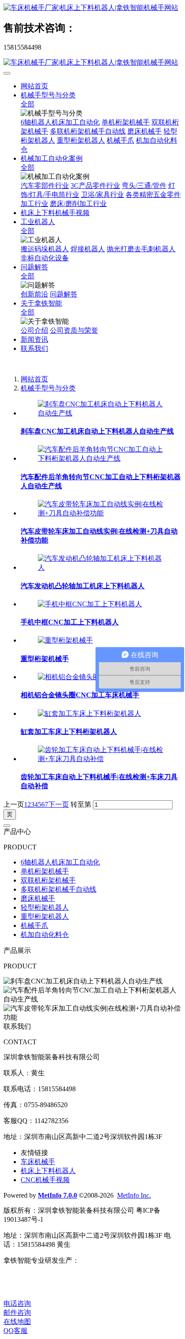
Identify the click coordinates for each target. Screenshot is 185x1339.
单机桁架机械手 (126, 122)
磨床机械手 (144, 131)
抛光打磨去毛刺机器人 (141, 249)
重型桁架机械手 (45, 658)
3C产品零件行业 (95, 185)
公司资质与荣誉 (74, 330)
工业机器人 (38, 221)
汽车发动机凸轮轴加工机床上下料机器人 (83, 586)
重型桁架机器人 (81, 140)
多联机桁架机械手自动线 (88, 131)
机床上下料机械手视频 (55, 212)
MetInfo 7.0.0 (57, 1195)
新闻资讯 (34, 339)
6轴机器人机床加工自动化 (60, 122)
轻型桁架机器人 (45, 907)
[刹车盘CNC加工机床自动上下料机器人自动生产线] (101, 413)
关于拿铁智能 (41, 303)
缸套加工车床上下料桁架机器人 (69, 731)
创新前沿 (34, 294)
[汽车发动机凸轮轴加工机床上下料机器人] (101, 567)
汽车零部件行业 (45, 185)
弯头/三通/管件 (144, 185)
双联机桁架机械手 (48, 880)
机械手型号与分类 (48, 95)
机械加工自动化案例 (52, 158)
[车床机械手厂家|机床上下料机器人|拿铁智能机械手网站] (92, 7)
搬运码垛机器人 (45, 249)
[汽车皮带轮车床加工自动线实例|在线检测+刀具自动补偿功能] (101, 513)
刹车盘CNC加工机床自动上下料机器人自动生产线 (97, 431)
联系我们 (34, 348)
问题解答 (34, 267)
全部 (27, 104)
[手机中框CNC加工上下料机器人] (90, 604)
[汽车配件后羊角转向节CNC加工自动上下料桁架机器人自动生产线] (101, 458)
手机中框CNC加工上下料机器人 (70, 622)
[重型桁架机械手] (65, 640)
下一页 (58, 804)
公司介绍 (34, 330)
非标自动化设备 (45, 258)
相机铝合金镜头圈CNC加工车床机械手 (80, 695)
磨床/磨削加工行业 (78, 203)
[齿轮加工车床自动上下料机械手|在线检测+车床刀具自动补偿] (101, 758)
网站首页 (34, 86)
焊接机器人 (88, 249)
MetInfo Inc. (134, 1195)
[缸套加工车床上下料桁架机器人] (89, 713)
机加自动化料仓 (45, 934)
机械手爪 (120, 140)
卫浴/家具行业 (102, 194)
